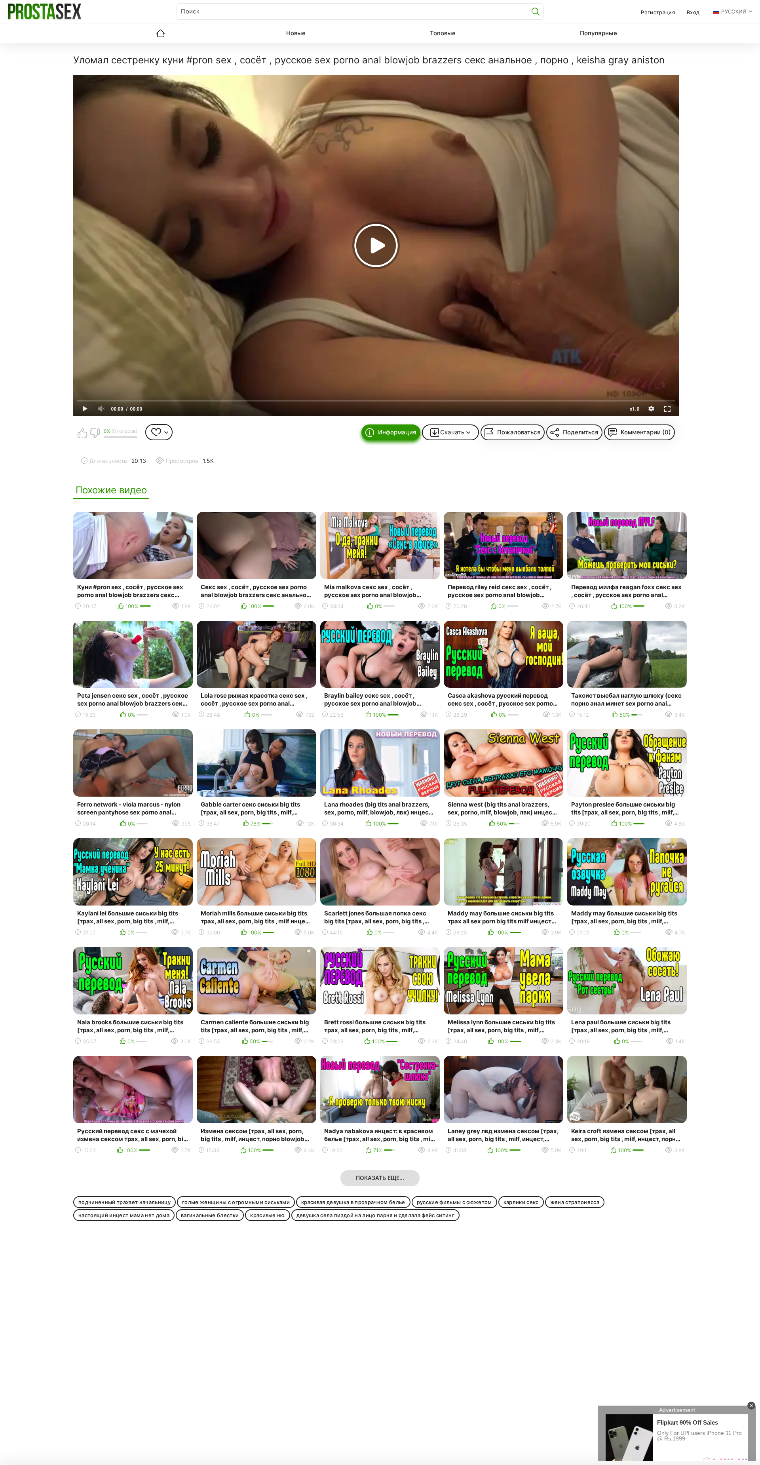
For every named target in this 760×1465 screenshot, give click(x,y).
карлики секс (521, 1202)
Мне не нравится (94, 433)
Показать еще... (380, 1177)
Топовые (443, 33)
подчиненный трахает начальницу (124, 1202)
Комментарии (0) (646, 432)
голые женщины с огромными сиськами (236, 1202)
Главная (160, 33)
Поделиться (580, 432)
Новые (296, 33)
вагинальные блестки (210, 1215)
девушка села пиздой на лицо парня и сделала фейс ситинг (375, 1215)
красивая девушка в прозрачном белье (353, 1202)
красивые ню (267, 1215)
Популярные (598, 33)
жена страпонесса (574, 1202)
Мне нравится (82, 433)
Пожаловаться (519, 432)
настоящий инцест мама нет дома (123, 1215)
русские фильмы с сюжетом (454, 1202)
